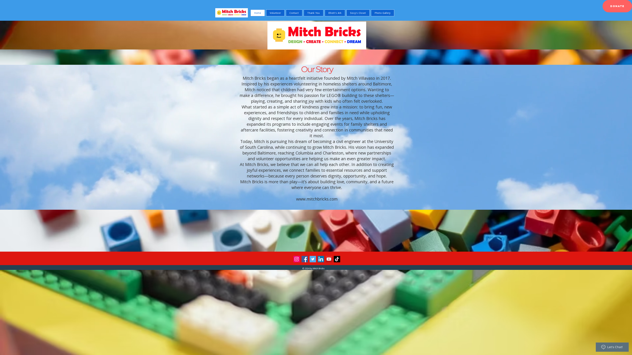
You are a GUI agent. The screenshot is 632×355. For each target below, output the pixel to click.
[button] (617, 6)
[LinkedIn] (321, 259)
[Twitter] (313, 259)
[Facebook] (305, 259)
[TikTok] (337, 259)
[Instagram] (296, 259)
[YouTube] (329, 259)
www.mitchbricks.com (317, 199)
